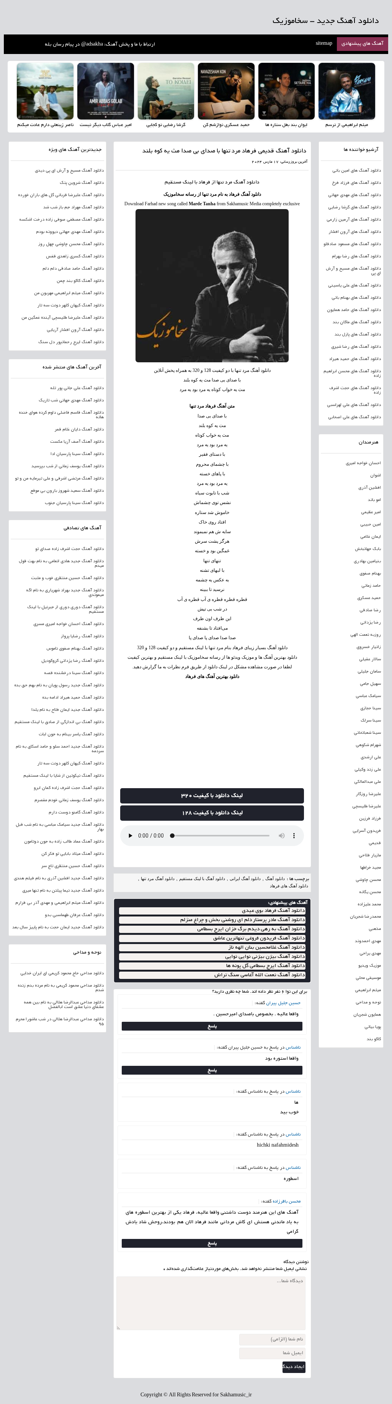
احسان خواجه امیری (363, 463)
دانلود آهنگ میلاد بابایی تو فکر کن (72, 854)
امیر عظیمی (371, 512)
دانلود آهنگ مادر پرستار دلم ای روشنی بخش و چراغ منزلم (242, 920)
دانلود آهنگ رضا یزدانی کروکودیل (72, 661)
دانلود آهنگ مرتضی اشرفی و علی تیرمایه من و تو (59, 478)
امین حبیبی (370, 524)
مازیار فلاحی (370, 855)
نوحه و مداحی (368, 1002)
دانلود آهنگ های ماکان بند (357, 322)
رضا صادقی (370, 610)
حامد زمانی (371, 586)
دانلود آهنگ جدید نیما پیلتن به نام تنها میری (63, 891)
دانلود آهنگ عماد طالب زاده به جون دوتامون (64, 841)
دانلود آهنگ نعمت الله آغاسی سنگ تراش (259, 975)
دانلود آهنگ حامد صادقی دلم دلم (73, 269)
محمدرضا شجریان (365, 917)
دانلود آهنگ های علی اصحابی (354, 417)
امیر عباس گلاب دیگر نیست (106, 125)
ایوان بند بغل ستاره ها (286, 125)
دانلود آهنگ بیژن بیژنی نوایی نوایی (265, 957)
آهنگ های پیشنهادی (362, 44)
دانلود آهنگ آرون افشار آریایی (75, 330)
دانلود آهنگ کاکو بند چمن (80, 281)
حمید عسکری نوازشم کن (226, 125)
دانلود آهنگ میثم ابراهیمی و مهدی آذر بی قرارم (59, 903)
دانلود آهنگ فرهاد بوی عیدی (273, 911)
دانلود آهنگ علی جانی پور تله (77, 388)
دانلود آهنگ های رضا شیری (356, 347)
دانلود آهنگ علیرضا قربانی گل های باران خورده (61, 195)
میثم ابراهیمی (368, 990)
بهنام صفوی (370, 573)
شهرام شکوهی (368, 745)
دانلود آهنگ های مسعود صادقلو (352, 244)
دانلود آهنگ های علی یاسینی (354, 285)
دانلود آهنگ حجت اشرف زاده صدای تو (69, 549)
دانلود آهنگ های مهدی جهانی (354, 195)
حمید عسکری (369, 598)
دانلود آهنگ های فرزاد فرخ (356, 183)
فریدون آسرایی (367, 831)
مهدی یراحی (370, 953)
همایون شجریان (367, 1015)
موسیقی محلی (368, 978)
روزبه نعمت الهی (365, 635)
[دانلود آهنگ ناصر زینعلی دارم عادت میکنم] (45, 91)
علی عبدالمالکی (367, 782)
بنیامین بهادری (367, 561)
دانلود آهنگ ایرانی (245, 878)
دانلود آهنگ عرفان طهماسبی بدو (74, 915)
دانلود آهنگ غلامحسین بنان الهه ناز (266, 948)
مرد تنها (224, 182)
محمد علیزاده (369, 904)
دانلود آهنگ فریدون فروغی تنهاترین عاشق (259, 938)
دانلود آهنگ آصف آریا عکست (77, 442)
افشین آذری (369, 488)
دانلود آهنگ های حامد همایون (354, 310)
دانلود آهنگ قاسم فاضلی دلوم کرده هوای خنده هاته (61, 415)
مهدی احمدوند (368, 941)
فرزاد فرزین (370, 819)
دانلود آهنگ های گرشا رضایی (354, 207)
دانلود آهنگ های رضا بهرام (356, 256)
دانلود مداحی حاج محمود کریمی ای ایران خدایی (62, 973)
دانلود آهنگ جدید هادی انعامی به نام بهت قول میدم (61, 563)
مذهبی (375, 929)
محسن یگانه (370, 892)
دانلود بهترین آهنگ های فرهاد (212, 676)
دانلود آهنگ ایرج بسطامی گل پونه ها (265, 966)
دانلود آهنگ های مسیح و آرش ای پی (353, 271)
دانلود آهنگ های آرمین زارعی (354, 220)
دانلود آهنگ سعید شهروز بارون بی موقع (67, 491)
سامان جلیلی (369, 671)
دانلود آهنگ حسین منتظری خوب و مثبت (67, 578)
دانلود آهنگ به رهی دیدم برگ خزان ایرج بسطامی (251, 929)
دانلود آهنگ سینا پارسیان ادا (77, 454)
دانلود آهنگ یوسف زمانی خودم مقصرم (69, 800)
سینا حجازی (370, 708)
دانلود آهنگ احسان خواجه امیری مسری (68, 624)
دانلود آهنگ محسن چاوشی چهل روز (71, 244)
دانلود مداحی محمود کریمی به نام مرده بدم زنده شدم (61, 988)
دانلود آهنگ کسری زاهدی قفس (75, 256)
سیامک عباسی (368, 696)
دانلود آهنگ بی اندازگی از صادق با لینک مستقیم (59, 722)
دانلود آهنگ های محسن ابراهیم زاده (352, 373)
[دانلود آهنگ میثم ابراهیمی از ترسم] (346, 91)
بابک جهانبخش (368, 549)
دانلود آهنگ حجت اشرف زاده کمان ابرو (69, 788)
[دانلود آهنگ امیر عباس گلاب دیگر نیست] (105, 91)
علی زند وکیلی (367, 769)
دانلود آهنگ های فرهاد (289, 886)
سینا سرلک (371, 720)
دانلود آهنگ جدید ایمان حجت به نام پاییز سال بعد (58, 927)
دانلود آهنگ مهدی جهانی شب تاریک (71, 400)
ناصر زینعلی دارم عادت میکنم (45, 125)
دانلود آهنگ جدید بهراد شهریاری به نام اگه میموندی (65, 592)
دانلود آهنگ (247, 182)
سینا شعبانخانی (367, 733)
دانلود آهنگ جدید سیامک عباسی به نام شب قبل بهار (60, 827)
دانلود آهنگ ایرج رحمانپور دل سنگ (71, 342)
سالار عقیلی (370, 659)
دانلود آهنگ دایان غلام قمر (79, 429)
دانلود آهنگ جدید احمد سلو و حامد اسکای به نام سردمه (60, 749)
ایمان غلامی (370, 537)
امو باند (374, 500)
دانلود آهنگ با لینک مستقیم (202, 878)
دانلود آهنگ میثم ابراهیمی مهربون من (69, 293)
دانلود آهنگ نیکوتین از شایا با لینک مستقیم (63, 776)
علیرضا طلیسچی (366, 806)
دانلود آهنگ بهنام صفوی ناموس (75, 648)
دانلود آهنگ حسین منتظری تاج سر (72, 866)
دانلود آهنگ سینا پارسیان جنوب (74, 503)
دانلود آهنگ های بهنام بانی (356, 298)
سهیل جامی (370, 684)
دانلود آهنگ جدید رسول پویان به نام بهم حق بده (59, 685)
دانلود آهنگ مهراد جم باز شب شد (73, 207)
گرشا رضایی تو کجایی (165, 125)
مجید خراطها (370, 868)
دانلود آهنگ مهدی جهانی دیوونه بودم (70, 232)
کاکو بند (374, 1039)
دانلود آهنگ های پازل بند (358, 334)
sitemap (324, 44)
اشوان (375, 475)
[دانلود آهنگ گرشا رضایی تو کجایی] (166, 91)
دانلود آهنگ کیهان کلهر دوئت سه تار (70, 305)
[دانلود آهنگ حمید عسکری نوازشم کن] (226, 91)
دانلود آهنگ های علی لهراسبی (354, 405)
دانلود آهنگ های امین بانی (356, 171)
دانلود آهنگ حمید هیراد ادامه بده (73, 697)
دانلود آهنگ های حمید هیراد (355, 359)
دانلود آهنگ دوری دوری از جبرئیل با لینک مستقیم (65, 609)
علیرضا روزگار (368, 794)
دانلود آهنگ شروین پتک (82, 183)
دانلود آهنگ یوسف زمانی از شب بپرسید (67, 466)
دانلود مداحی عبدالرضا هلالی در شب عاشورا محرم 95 (60, 1021)
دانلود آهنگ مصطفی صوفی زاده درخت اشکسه (61, 220)
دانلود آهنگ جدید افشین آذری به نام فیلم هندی (59, 878)
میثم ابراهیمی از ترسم (346, 125)
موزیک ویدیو (369, 966)
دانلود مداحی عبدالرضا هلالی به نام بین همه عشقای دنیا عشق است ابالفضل (64, 1005)
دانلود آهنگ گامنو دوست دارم (76, 812)
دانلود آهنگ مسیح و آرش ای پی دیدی (69, 171)
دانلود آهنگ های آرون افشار (354, 232)
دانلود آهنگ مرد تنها (158, 878)
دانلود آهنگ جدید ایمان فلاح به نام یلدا (67, 710)
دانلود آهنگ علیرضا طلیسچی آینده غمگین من (62, 318)
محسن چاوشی (368, 880)
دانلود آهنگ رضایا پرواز (82, 636)
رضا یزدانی (370, 622)
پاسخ (212, 1026)
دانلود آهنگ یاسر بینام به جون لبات (71, 734)
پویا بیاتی (372, 1027)
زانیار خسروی (368, 647)
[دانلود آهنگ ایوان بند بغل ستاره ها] (286, 91)
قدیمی (375, 843)
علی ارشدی (371, 757)
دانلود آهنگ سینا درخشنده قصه (74, 673)
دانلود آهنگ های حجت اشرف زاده (355, 390)
